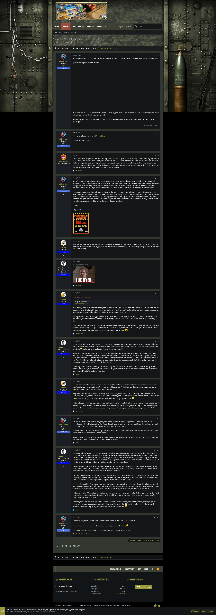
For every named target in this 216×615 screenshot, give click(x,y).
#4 (158, 178)
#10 (158, 419)
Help (139, 569)
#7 (158, 293)
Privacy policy (129, 569)
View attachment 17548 (81, 304)
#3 (158, 156)
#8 (158, 341)
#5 (158, 241)
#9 (158, 382)
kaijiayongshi (121, 593)
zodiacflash (63, 161)
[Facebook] (155, 605)
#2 (158, 133)
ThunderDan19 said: (81, 297)
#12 (158, 517)
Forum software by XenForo (73, 605)
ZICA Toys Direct (99, 136)
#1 (158, 55)
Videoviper (58, 42)
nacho (63, 247)
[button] (83, 26)
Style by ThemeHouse (100, 605)
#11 (158, 450)
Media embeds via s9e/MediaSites (119, 605)
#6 (158, 262)
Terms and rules (115, 569)
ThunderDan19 (63, 268)
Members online (65, 579)
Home (146, 569)
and (83, 533)
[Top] (152, 569)
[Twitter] (159, 605)
